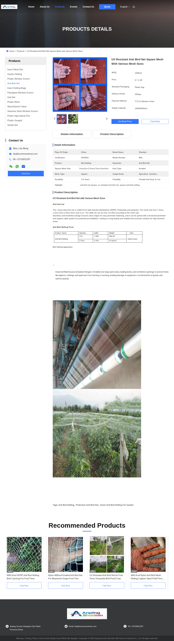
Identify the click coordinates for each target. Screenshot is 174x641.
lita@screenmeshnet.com (25, 154)
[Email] (23, 166)
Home (31, 7)
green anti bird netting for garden (117, 505)
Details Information (72, 134)
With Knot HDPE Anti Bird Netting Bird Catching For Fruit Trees (23, 577)
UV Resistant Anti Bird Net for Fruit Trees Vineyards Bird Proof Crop (106, 577)
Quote (107, 7)
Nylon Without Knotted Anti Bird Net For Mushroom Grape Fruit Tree (65, 577)
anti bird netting (66, 505)
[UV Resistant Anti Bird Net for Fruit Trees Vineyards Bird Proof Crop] (106, 554)
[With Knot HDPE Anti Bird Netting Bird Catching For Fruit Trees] (24, 554)
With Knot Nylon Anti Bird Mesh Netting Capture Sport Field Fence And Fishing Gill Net (147, 577)
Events (73, 7)
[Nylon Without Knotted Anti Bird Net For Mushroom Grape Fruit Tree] (65, 554)
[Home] (9, 7)
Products (60, 7)
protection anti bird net (87, 505)
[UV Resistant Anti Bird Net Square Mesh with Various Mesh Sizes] (80, 84)
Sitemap (19, 638)
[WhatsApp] (17, 166)
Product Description (112, 134)
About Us (45, 7)
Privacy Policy (31, 638)
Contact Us (88, 7)
